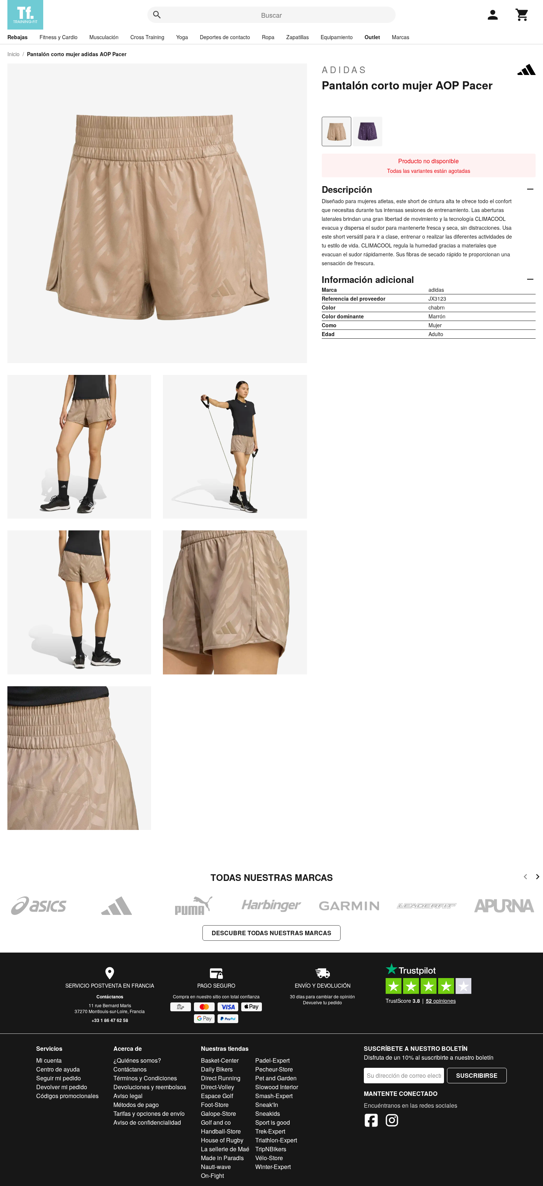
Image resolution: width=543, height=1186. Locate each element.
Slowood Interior (276, 1087)
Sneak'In (266, 1104)
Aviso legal (128, 1095)
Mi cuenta (49, 1060)
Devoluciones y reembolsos (149, 1087)
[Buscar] (157, 15)
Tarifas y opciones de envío (149, 1113)
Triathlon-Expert (276, 1140)
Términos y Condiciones (145, 1078)
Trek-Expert (270, 1131)
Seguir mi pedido (58, 1078)
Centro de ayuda (58, 1069)
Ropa (268, 37)
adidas (345, 69)
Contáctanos (109, 996)
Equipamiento (337, 37)
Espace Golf (217, 1095)
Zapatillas (297, 37)
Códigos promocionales (67, 1095)
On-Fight (212, 1175)
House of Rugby (222, 1140)
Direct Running (220, 1078)
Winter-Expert (273, 1166)
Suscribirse (477, 1075)
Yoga (182, 37)
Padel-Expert (272, 1060)
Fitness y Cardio (59, 37)
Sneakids (267, 1113)
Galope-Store (218, 1113)
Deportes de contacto (225, 37)
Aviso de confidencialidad (147, 1122)
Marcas (400, 37)
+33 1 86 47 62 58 (110, 1020)
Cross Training (147, 37)
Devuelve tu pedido (322, 1002)
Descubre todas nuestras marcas (271, 933)
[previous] (525, 877)
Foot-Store (215, 1104)
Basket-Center (220, 1060)
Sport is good (272, 1122)
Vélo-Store (269, 1157)
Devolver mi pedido (61, 1087)
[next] (537, 877)
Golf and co (216, 1122)
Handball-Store (221, 1131)
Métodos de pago (136, 1104)
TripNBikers (270, 1149)
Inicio (13, 54)
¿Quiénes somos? (137, 1060)
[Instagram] (392, 1121)
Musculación (104, 37)
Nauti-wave (216, 1166)
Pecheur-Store (274, 1069)
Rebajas (17, 37)
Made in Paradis (222, 1157)
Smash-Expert (274, 1095)
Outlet (372, 37)
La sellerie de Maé (225, 1149)
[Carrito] (522, 14)
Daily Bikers (217, 1069)
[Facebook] (371, 1121)
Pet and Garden (276, 1078)
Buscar (271, 15)
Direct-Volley (217, 1087)
